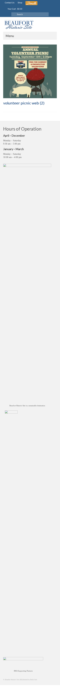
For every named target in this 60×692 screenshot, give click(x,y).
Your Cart (14, 9)
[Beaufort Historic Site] (30, 24)
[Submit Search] (13, 14)
